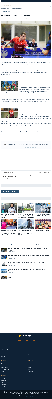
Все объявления (4, 363)
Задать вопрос (31, 365)
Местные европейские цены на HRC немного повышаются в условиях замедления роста (29, 277)
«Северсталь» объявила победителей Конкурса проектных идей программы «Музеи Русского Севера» (12, 177)
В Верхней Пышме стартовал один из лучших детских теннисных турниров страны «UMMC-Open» (8, 232)
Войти (45, 5)
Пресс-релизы (6, 8)
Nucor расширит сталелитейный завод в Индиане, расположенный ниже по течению (27, 249)
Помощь (30, 367)
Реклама (30, 354)
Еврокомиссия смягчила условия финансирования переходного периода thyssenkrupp (26, 270)
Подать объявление (5, 369)
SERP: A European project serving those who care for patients (7, 216)
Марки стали (3, 384)
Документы (3, 380)
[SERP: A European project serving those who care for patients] (9, 208)
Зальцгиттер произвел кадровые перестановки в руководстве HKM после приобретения (27, 263)
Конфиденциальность (5, 386)
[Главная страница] (6, 5)
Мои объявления (4, 367)
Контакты (30, 369)
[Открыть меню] (49, 5)
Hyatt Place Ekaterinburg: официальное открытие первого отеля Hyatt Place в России (25, 232)
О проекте (30, 363)
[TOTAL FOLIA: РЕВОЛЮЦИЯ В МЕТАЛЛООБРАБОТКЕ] (43, 208)
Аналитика (3, 356)
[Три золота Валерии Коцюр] (43, 224)
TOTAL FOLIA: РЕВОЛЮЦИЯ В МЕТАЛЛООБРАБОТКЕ (42, 215)
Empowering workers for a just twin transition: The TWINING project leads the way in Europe (26, 216)
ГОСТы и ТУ (3, 378)
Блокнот (3, 365)
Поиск (2, 371)
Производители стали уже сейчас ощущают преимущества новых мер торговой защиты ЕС (28, 256)
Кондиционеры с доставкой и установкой (38, 175)
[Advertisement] (26, 158)
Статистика (30, 371)
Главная (2, 8)
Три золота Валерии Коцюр (42, 230)
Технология (3, 382)
